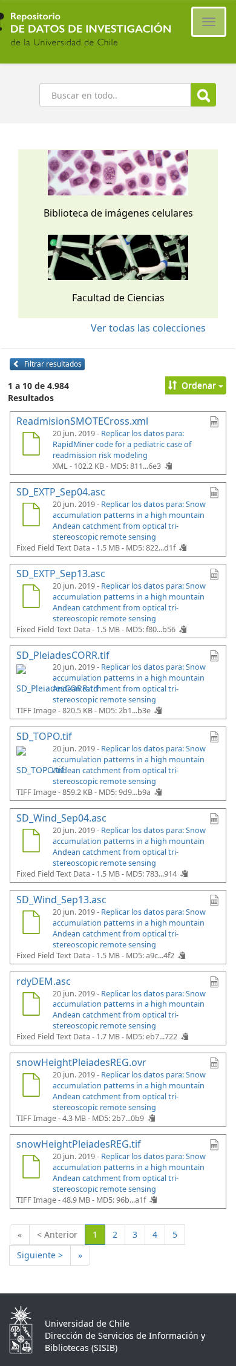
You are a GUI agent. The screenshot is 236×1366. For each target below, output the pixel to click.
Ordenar (198, 385)
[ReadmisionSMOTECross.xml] (30, 445)
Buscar (203, 94)
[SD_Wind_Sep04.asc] (30, 842)
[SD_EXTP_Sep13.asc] (30, 597)
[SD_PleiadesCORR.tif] (30, 678)
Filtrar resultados (52, 364)
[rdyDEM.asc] (30, 1005)
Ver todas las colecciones (148, 328)
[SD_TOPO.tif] (30, 760)
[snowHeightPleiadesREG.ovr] (30, 1086)
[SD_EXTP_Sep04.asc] (30, 516)
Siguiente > (40, 1255)
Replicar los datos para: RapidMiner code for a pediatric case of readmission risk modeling (122, 444)
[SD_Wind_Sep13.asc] (30, 923)
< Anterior (57, 1234)
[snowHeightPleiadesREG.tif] (30, 1168)
